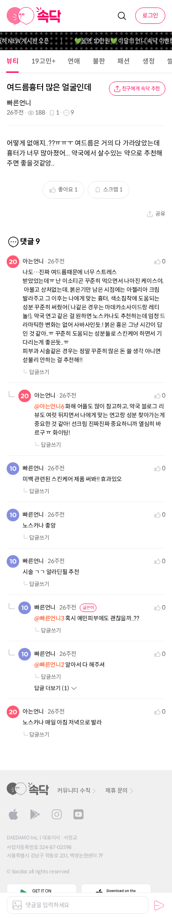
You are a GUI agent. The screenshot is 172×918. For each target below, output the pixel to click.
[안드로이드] (35, 814)
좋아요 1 (68, 189)
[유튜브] (78, 814)
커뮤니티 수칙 (73, 790)
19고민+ (43, 61)
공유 (160, 213)
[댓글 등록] (159, 905)
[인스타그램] (56, 814)
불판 (99, 61)
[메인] (34, 16)
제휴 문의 (116, 790)
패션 (123, 61)
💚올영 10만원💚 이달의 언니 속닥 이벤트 (121, 41)
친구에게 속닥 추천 (141, 88)
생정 (148, 61)
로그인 (150, 15)
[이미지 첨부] (17, 905)
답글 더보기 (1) (51, 688)
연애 (74, 61)
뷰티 (12, 61)
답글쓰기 (39, 372)
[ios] (13, 814)
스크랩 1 (113, 189)
